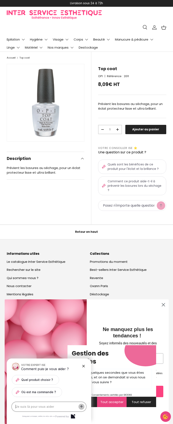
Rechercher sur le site (24, 269)
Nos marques (58, 47)
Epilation (13, 39)
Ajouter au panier (145, 129)
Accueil (11, 57)
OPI (100, 76)
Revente (96, 278)
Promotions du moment (109, 261)
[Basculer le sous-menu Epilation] (23, 39)
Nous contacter (19, 286)
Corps (78, 39)
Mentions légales (20, 294)
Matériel (31, 47)
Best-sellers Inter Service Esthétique (118, 269)
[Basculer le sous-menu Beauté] (108, 39)
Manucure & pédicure (131, 39)
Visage (58, 39)
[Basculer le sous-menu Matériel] (40, 47)
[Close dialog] (163, 304)
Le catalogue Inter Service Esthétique (36, 261)
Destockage (88, 47)
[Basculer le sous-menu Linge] (18, 47)
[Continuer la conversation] (81, 407)
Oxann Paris (99, 286)
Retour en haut (86, 232)
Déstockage (99, 294)
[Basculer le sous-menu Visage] (66, 39)
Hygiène (36, 39)
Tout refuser (141, 402)
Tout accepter (111, 402)
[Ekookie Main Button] (165, 416)
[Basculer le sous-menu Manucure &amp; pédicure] (151, 39)
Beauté (99, 39)
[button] (163, 27)
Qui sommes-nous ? (22, 278)
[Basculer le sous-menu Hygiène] (46, 39)
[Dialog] (73, 416)
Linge (11, 47)
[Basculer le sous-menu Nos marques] (71, 47)
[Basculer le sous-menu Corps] (86, 39)
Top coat (24, 57)
